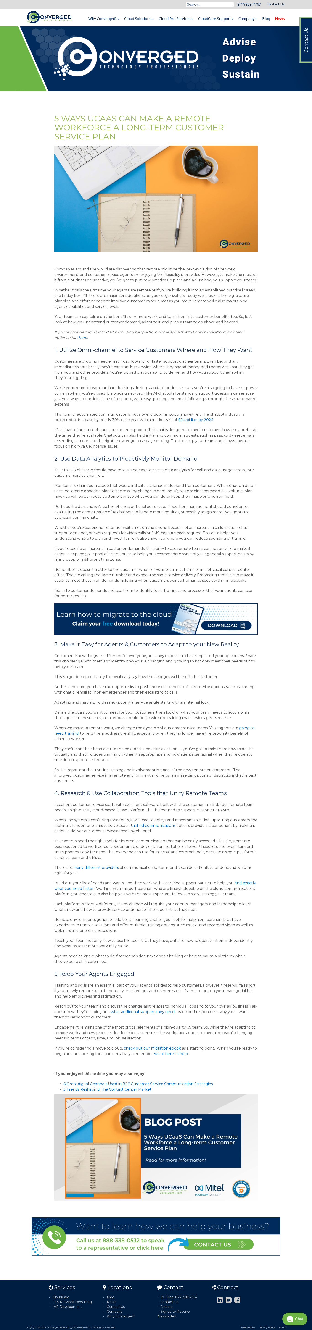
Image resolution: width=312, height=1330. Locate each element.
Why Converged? (103, 18)
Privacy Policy (267, 1327)
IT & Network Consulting (72, 1302)
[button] (294, 1319)
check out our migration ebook (152, 1048)
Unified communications (153, 825)
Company (246, 18)
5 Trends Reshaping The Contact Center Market (107, 1089)
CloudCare (61, 1297)
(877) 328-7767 (248, 5)
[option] (156, 58)
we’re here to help (171, 1054)
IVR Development (67, 1307)
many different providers (96, 867)
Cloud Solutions (138, 18)
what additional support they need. (143, 1012)
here (83, 337)
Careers (166, 1307)
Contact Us (275, 4)
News (280, 18)
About (282, 1327)
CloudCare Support (215, 18)
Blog (266, 18)
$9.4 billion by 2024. (196, 420)
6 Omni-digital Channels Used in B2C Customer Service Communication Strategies (138, 1084)
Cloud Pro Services (175, 18)
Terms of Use (248, 1327)
